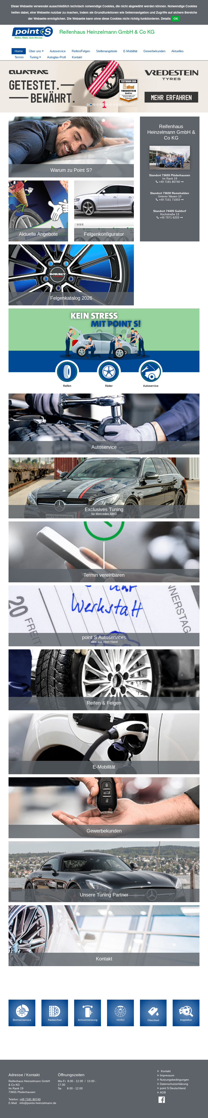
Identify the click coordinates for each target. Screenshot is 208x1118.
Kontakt (77, 57)
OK (175, 18)
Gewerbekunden (154, 51)
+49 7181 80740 (169, 181)
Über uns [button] (35, 51)
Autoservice (58, 51)
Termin (19, 57)
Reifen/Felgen (81, 51)
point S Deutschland (173, 1088)
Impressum (167, 1075)
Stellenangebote (106, 51)
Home (19, 51)
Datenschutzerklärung (174, 1084)
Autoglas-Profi (56, 57)
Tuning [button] (34, 57)
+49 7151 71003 (169, 199)
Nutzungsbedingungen (174, 1079)
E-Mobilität (130, 51)
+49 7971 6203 (169, 217)
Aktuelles (177, 51)
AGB (163, 1092)
